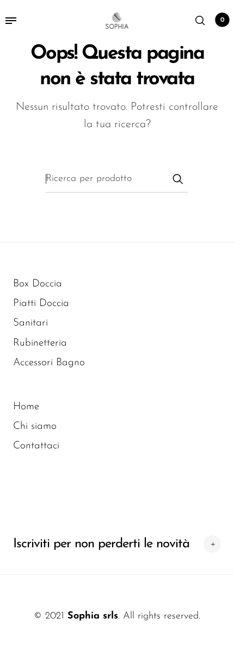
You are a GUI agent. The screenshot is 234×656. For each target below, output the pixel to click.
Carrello (222, 20)
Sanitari (30, 323)
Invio (177, 179)
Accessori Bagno (49, 363)
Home (26, 407)
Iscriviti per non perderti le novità (101, 544)
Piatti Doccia (41, 303)
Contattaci (36, 446)
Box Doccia (37, 284)
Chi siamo (35, 426)
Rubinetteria (40, 343)
